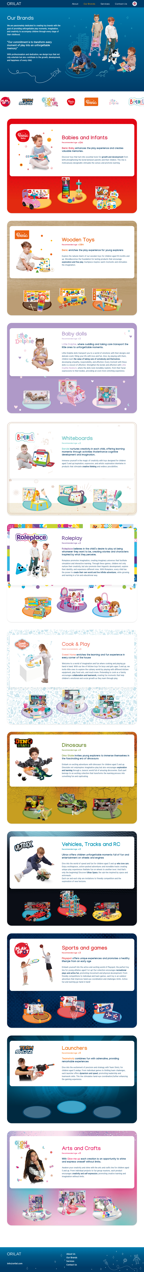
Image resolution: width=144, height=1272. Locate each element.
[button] (134, 3)
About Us (70, 1254)
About (75, 4)
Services (105, 4)
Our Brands (89, 4)
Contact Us (121, 4)
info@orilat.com (14, 1263)
